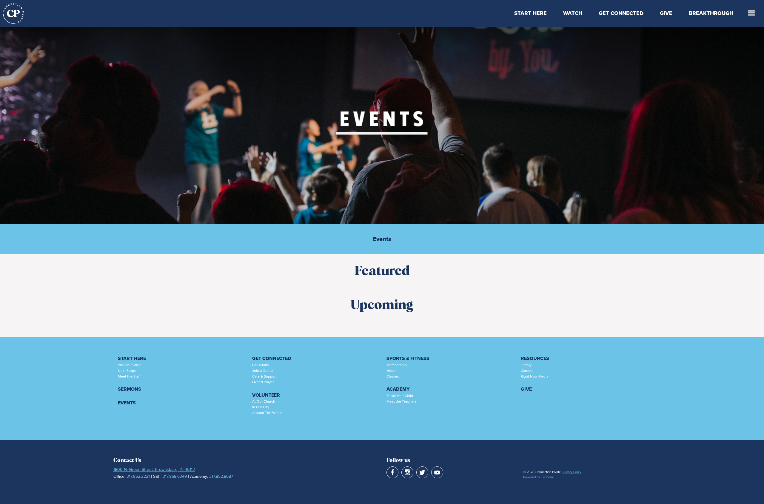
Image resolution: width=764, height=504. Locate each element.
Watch (572, 13)
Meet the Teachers (401, 401)
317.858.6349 (175, 476)
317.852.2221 (138, 476)
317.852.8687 (221, 476)
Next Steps (127, 370)
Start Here (530, 13)
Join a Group (262, 370)
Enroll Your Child (399, 395)
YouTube (437, 472)
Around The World (267, 412)
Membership (396, 365)
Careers (527, 370)
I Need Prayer (263, 382)
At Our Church (263, 401)
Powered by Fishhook (538, 477)
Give (666, 13)
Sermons (129, 389)
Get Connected (621, 13)
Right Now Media (534, 376)
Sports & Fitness (407, 358)
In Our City (260, 407)
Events (382, 238)
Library (526, 365)
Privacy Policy (572, 472)
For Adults (260, 365)
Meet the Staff (129, 376)
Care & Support (264, 376)
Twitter (422, 472)
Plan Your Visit (129, 365)
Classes (392, 376)
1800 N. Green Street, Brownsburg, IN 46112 (154, 469)
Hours (391, 370)
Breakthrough (711, 13)
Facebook (392, 472)
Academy (397, 389)
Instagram (407, 472)
